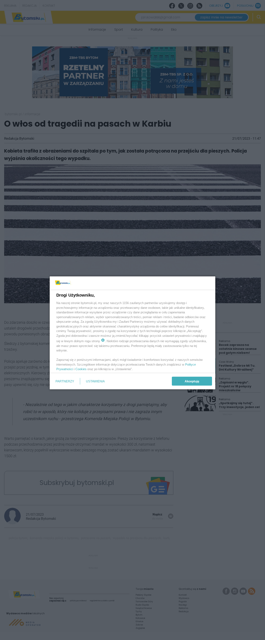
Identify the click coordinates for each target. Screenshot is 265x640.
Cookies (81, 369)
